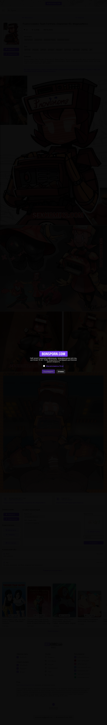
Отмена (61, 371)
